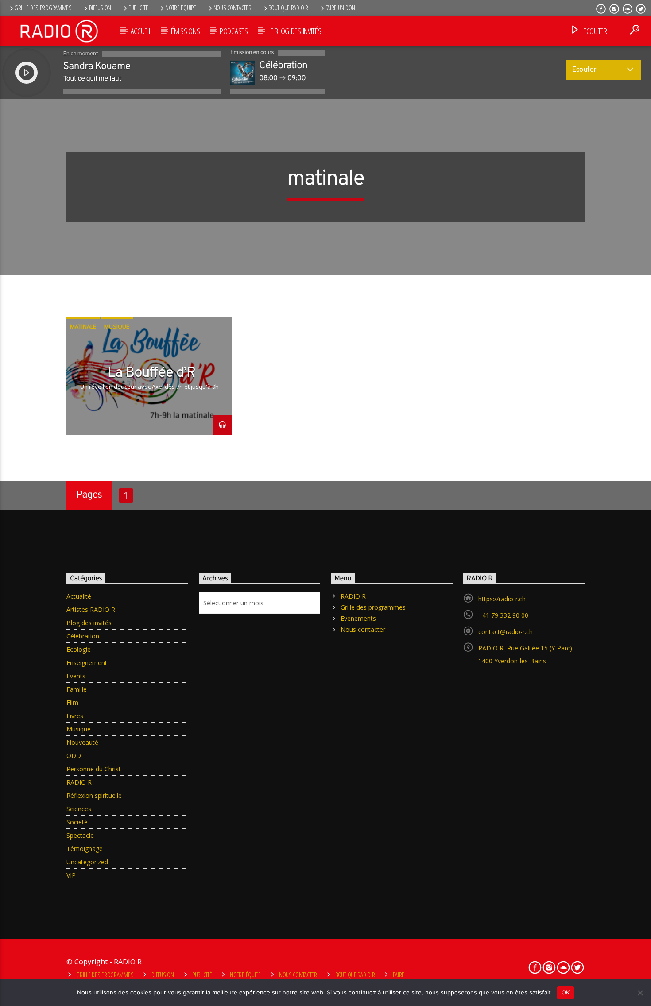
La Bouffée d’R (151, 373)
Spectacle (80, 835)
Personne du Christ (93, 769)
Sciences (78, 809)
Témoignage (84, 848)
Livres (74, 716)
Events (75, 676)
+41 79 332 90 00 (503, 615)
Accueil (141, 31)
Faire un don (341, 8)
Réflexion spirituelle (94, 795)
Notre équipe (180, 8)
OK (566, 992)
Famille (76, 689)
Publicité (138, 8)
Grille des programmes (43, 8)
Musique (116, 326)
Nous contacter (232, 8)
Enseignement (86, 662)
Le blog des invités (294, 31)
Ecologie (78, 649)
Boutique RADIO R (288, 8)
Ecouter (594, 31)
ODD (73, 755)
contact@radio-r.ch (505, 631)
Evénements (358, 618)
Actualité (78, 596)
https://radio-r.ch (502, 599)
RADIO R (79, 782)
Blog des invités (89, 623)
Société (77, 822)
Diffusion (100, 8)
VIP (71, 875)
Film (72, 702)
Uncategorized (87, 862)
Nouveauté (82, 742)
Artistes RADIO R (90, 609)
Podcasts (234, 31)
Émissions (185, 31)
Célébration (82, 636)
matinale (83, 326)
